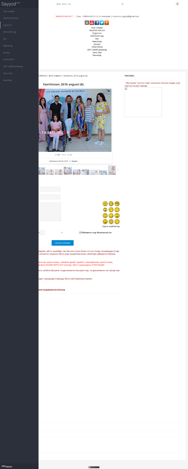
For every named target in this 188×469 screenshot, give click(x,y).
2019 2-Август (55, 75)
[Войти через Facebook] (168, 4)
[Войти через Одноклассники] (182, 4)
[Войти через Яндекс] (173, 4)
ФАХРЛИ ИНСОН (39, 75)
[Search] (122, 4)
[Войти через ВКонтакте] (163, 4)
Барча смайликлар (111, 226)
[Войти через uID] (159, 4)
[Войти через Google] (177, 4)
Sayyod (8, 4)
